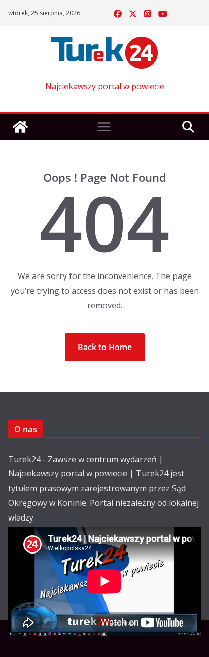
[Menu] (104, 126)
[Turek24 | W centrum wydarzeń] (20, 127)
